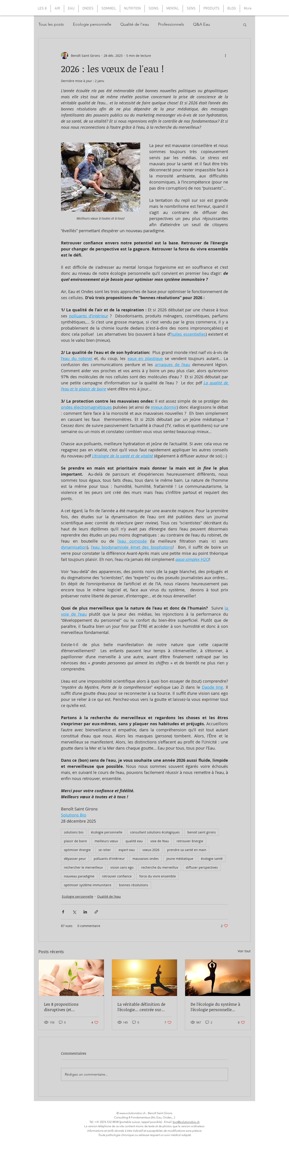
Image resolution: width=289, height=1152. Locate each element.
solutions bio (73, 832)
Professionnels (171, 24)
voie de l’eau (159, 841)
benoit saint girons (201, 832)
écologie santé (212, 858)
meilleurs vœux (106, 841)
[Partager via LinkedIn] (85, 912)
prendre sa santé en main (186, 850)
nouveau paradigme (79, 876)
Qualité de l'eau (134, 24)
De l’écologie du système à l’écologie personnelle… (215, 1006)
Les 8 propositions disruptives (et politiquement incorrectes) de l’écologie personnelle (70, 1006)
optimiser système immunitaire (87, 885)
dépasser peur (75, 858)
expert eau (127, 850)
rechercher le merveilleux (83, 867)
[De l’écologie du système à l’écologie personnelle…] (217, 977)
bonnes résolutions (133, 885)
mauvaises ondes (146, 858)
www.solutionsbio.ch (132, 1113)
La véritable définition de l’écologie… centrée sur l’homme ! (141, 1006)
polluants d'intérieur (109, 858)
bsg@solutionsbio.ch (186, 1122)
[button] (245, 24)
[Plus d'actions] (225, 55)
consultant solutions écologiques (155, 832)
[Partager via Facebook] (63, 912)
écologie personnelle (106, 832)
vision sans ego (121, 867)
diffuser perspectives (202, 867)
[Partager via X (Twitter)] (74, 912)
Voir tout (244, 951)
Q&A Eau (201, 24)
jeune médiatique (179, 858)
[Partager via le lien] (96, 912)
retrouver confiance (117, 876)
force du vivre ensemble (157, 876)
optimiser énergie (77, 850)
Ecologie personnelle (92, 24)
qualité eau (134, 841)
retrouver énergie (190, 841)
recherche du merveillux (159, 867)
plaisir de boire (75, 841)
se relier (104, 850)
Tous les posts (51, 24)
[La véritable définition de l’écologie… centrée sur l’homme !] (144, 977)
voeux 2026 (150, 850)
